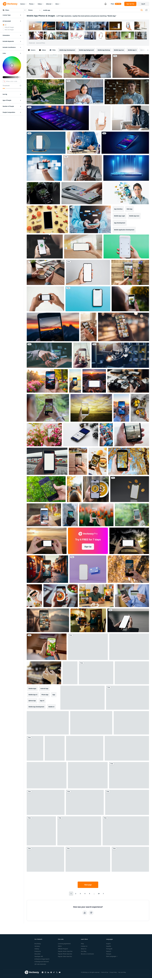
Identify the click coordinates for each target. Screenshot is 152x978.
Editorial (48, 4)
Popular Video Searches (65, 956)
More (57, 4)
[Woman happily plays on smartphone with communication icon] (90, 219)
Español (108, 946)
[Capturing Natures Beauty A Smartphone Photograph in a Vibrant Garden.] (47, 381)
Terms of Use (104, 972)
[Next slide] (146, 50)
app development (119, 223)
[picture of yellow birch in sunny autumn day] (128, 461)
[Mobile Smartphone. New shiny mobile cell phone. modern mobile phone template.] (45, 859)
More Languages (111, 956)
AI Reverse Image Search (42, 959)
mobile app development (67, 50)
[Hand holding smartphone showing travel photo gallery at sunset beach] (48, 620)
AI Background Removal (42, 961)
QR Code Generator (40, 964)
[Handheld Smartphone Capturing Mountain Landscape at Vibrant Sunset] (53, 327)
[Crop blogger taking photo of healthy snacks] (98, 461)
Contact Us (84, 946)
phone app (45, 694)
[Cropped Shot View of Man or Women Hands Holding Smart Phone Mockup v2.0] (35, 748)
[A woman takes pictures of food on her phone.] (60, 595)
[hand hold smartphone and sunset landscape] (91, 408)
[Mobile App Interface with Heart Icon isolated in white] (88, 272)
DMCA (60, 946)
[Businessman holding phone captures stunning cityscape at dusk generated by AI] (127, 802)
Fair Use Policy (122, 972)
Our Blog (83, 951)
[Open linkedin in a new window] (48, 972)
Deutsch (108, 951)
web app (129, 209)
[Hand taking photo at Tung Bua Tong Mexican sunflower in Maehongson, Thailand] (130, 859)
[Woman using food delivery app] (47, 647)
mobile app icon (119, 50)
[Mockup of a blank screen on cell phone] (46, 802)
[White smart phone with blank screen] (96, 672)
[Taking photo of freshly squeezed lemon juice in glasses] (44, 514)
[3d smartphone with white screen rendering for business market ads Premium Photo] (41, 830)
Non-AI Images (9, 29)
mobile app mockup (104, 50)
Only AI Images (9, 27)
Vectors (22, 4)
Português (109, 949)
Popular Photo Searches (65, 954)
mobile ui (51, 707)
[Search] (142, 10)
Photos (31, 4)
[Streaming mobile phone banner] (126, 193)
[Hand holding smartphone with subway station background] (47, 461)
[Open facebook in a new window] (42, 972)
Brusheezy (38, 943)
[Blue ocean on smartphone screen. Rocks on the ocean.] (70, 672)
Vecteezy (37, 946)
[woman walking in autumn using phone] (128, 569)
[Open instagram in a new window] (45, 972)
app (54, 694)
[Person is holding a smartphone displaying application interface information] (127, 698)
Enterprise (38, 951)
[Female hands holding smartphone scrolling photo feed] (89, 327)
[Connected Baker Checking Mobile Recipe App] (55, 748)
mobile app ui (132, 50)
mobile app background (86, 50)
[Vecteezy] (10, 4)
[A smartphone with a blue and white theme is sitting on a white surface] (80, 434)
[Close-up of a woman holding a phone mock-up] (128, 620)
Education (37, 954)
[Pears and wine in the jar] (81, 355)
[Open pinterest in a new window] (51, 972)
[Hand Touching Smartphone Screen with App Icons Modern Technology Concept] (81, 193)
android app (44, 688)
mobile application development (124, 230)
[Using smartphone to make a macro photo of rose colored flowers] (44, 434)
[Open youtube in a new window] (59, 972)
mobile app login (119, 216)
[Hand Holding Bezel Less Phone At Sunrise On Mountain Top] (94, 381)
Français (108, 954)
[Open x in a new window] (56, 972)
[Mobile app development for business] (46, 272)
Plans (112, 4)
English (108, 943)
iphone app (32, 700)
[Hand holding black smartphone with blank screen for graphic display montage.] (83, 246)
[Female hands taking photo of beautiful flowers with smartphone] (130, 272)
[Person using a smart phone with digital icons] (129, 775)
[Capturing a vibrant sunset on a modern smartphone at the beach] (75, 381)
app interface (118, 209)
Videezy (37, 949)
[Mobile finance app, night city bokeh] (58, 118)
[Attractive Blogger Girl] (34, 595)
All (5, 25)
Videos (40, 4)
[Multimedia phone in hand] (44, 168)
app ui (42, 700)
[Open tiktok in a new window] (54, 972)
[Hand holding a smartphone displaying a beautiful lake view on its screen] (82, 698)
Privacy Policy (113, 972)
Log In (143, 4)
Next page (88, 885)
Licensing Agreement (64, 943)
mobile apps (32, 688)
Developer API (39, 956)
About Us (83, 949)
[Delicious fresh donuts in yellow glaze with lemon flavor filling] (140, 408)
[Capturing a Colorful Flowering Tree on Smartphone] (130, 298)
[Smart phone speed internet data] (126, 168)
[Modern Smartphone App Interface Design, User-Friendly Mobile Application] (125, 143)
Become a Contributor (87, 954)
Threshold (6, 86)
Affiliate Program (63, 949)
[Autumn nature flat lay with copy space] (47, 219)
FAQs (82, 943)
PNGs (54, 50)
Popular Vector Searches (65, 951)
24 (98, 893)
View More (141, 35)
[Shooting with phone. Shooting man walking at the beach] (131, 434)
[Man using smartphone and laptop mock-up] (88, 647)
